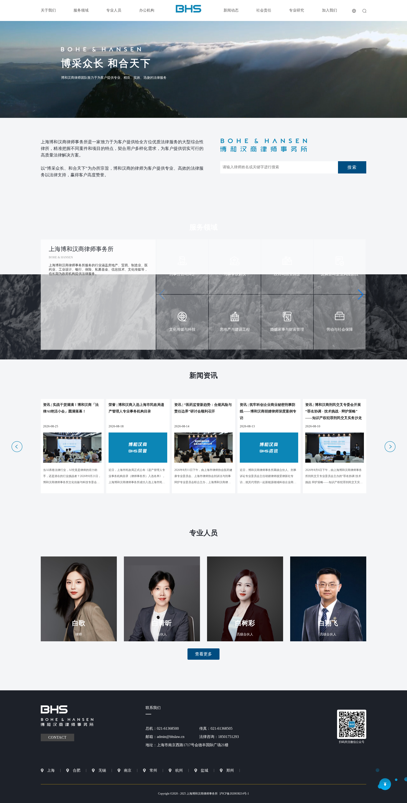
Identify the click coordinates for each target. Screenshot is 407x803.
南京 (127, 770)
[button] (361, 294)
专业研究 (296, 10)
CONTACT (57, 737)
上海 (51, 770)
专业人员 (113, 10)
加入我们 (329, 10)
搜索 (352, 167)
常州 (153, 770)
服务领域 (81, 10)
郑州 (230, 770)
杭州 (179, 770)
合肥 (76, 770)
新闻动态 (231, 10)
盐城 (204, 770)
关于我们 (48, 10)
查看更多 (203, 654)
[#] (188, 8)
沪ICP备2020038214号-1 (234, 793)
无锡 (102, 770)
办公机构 (146, 10)
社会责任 (263, 10)
